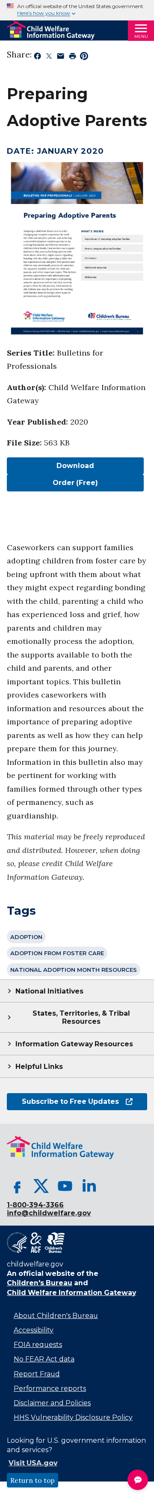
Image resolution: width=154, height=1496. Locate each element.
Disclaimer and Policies (52, 1403)
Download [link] (50, 466)
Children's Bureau (39, 1283)
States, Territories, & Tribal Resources (81, 1017)
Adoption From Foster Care (57, 953)
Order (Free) (75, 483)
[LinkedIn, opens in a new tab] (89, 1186)
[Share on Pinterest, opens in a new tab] (84, 57)
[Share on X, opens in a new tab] (49, 57)
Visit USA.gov (33, 1463)
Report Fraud (37, 1374)
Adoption (26, 936)
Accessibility (33, 1330)
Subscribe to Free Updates (63, 1101)
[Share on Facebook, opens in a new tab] (37, 57)
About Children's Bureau (56, 1316)
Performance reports (50, 1388)
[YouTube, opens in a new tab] (65, 1186)
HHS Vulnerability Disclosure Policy (73, 1417)
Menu (141, 36)
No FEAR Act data (44, 1359)
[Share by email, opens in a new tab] (60, 57)
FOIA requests (38, 1345)
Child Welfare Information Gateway (71, 1293)
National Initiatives (49, 991)
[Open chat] (137, 1480)
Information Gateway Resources (74, 1044)
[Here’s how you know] (77, 10)
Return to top (32, 1480)
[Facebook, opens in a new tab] (17, 1186)
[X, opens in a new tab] (41, 1186)
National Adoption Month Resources (73, 969)
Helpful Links (39, 1066)
